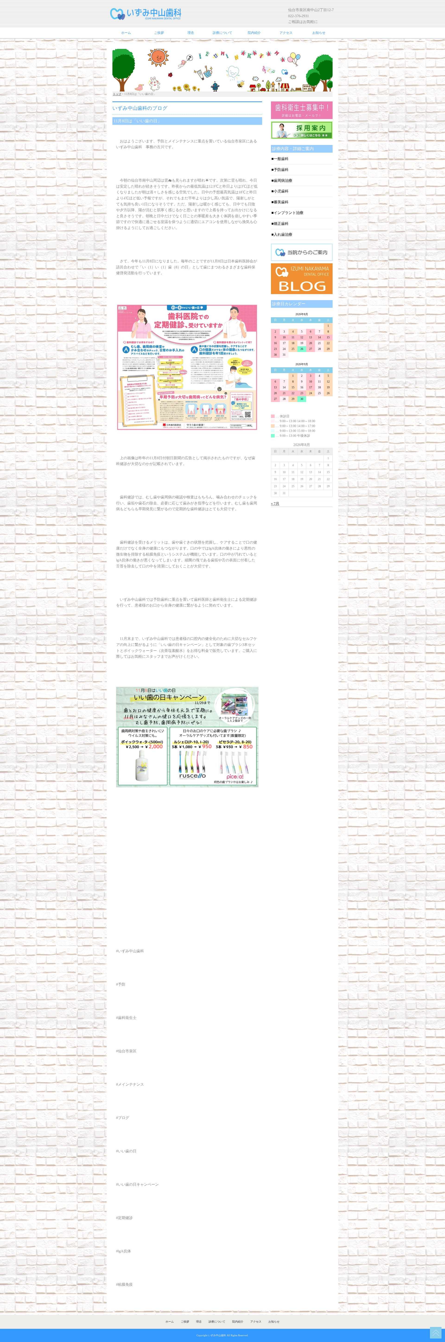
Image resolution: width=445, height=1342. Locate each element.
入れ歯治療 (283, 234)
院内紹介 (254, 33)
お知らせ (318, 33)
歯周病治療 (283, 180)
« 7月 (275, 504)
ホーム (126, 33)
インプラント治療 (288, 213)
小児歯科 (281, 191)
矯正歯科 (281, 224)
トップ (117, 94)
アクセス (286, 33)
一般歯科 (281, 159)
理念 (191, 33)
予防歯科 (281, 170)
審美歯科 (281, 202)
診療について (222, 33)
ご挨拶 (159, 33)
